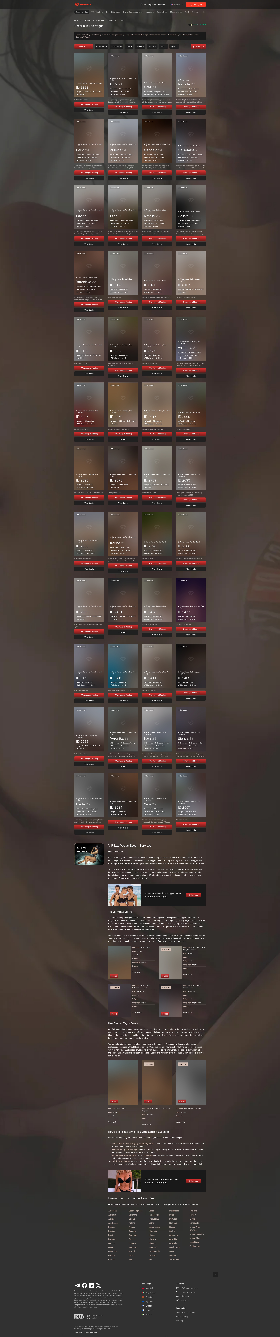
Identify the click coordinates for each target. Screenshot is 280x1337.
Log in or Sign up (195, 4)
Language (116, 46)
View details (89, 77)
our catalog (148, 1155)
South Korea (174, 1247)
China (110, 1247)
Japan (151, 1211)
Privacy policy (182, 1316)
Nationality (100, 46)
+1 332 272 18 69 (188, 1292)
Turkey (193, 1215)
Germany (133, 1235)
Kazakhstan (154, 1215)
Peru (151, 1259)
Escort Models (82, 12)
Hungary (132, 1243)
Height (139, 46)
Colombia (112, 1251)
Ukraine (193, 1219)
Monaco (152, 1243)
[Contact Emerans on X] (98, 1285)
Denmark (133, 1215)
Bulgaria (112, 1239)
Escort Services (113, 12)
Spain (171, 1251)
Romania (173, 1223)
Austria (111, 1219)
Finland (132, 1223)
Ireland (132, 1251)
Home (76, 20)
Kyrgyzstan (154, 1219)
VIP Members (97, 12)
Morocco (153, 1247)
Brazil (110, 1235)
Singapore (173, 1235)
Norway (152, 1255)
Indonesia (133, 1247)
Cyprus (111, 1259)
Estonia (132, 1219)
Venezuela (194, 1223)
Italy (130, 1259)
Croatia (111, 1255)
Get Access (193, 895)
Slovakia (173, 1239)
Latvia (151, 1223)
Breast (151, 46)
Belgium (111, 1231)
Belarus (111, 1227)
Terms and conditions (185, 1312)
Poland (172, 1215)
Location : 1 (80, 46)
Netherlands (154, 1251)
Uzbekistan (194, 1242)
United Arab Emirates (195, 1228)
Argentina (112, 1211)
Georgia (132, 1231)
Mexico (152, 1235)
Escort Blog (162, 12)
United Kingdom (197, 1234)
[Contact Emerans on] (77, 1285)
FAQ (187, 12)
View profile (137, 972)
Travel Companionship (133, 12)
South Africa (195, 1246)
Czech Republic (135, 1211)
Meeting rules (176, 12)
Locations (150, 12)
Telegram (184, 1300)
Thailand (193, 1211)
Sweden (172, 1255)
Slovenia (173, 1243)
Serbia (172, 1231)
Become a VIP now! (83, 37)
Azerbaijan (113, 1223)
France (132, 1227)
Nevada (110, 20)
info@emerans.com (189, 1288)
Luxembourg (154, 1227)
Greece (132, 1239)
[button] (177, 4)
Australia (112, 1215)
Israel (131, 1255)
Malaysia (153, 1231)
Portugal (173, 1219)
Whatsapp (184, 1296)
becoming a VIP (146, 1143)
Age (128, 46)
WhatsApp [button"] (148, 4)
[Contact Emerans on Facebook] (84, 1285)
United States (100, 20)
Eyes (173, 46)
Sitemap (179, 1320)
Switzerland (174, 1259)
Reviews (196, 12)
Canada (111, 1243)
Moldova (152, 1239)
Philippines (174, 1211)
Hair (162, 46)
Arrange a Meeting (90, 104)
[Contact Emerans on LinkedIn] (91, 1285)
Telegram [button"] (161, 4)
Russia (172, 1227)
